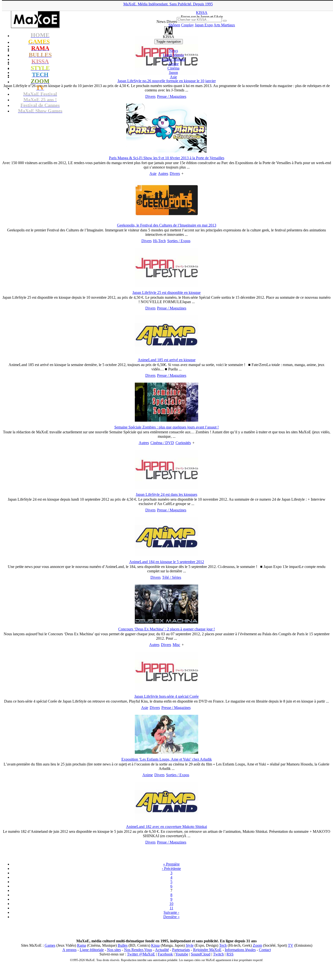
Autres (163, 173)
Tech (223, 945)
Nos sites (114, 950)
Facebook (165, 954)
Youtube (181, 954)
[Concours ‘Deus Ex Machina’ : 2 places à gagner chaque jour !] (166, 622)
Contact (265, 950)
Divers (150, 96)
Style (190, 945)
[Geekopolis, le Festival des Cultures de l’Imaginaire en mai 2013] (166, 218)
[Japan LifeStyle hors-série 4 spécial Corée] (166, 689)
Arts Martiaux (224, 25)
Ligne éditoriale (92, 950)
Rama (81, 945)
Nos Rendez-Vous (138, 950)
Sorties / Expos (178, 241)
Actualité (162, 950)
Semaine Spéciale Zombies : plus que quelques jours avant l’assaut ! (166, 427)
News (173, 51)
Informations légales (240, 950)
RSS (230, 954)
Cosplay (187, 25)
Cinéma (173, 68)
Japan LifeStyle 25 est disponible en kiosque (166, 292)
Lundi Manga (173, 55)
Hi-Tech (159, 241)
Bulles (122, 945)
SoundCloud (200, 954)
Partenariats (181, 950)
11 (171, 908)
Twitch (218, 954)
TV (290, 945)
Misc (176, 645)
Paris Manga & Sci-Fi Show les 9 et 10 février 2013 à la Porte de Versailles (166, 158)
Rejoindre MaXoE (207, 950)
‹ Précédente (171, 868)
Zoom (257, 945)
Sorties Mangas (173, 59)
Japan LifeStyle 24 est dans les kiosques (166, 494)
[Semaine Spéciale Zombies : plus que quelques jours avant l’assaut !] (166, 420)
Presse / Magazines (171, 96)
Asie (173, 77)
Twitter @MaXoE (141, 954)
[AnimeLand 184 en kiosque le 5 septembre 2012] (166, 555)
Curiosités (183, 443)
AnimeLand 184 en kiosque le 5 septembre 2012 (166, 562)
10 (171, 904)
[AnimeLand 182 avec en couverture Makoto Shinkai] (166, 820)
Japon (173, 72)
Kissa (155, 945)
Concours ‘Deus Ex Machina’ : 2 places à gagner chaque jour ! (166, 629)
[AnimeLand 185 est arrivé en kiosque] (166, 353)
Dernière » (171, 917)
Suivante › (171, 912)
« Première (171, 864)
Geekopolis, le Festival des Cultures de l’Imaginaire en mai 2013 (166, 225)
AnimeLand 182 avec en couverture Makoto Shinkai (166, 827)
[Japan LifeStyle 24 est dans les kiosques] (166, 488)
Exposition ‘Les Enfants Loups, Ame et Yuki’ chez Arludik (166, 759)
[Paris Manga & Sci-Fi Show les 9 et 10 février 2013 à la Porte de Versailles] (166, 151)
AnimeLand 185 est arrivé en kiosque (167, 360)
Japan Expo (204, 25)
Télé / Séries (171, 577)
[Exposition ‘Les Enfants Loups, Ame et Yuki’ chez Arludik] (166, 752)
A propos (69, 950)
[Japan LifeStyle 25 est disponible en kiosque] (166, 286)
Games (50, 945)
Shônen (174, 25)
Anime (173, 64)
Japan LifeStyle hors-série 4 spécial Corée (166, 696)
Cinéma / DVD (162, 443)
